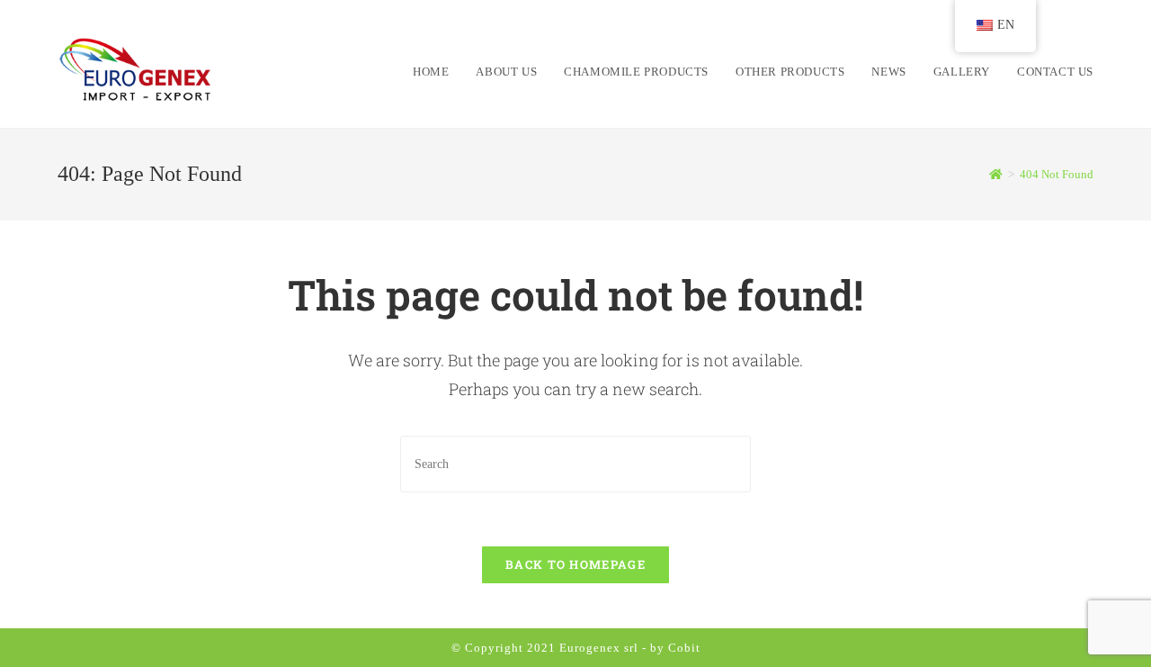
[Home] (996, 174)
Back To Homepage (575, 564)
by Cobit (675, 647)
